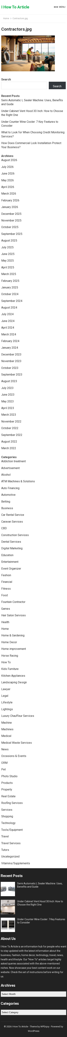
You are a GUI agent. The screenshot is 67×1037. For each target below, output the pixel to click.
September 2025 (11, 234)
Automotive (8, 494)
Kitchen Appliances (13, 675)
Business (7, 508)
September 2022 (11, 435)
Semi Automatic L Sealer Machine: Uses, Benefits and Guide (40, 885)
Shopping (7, 816)
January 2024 (9, 347)
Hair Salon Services (13, 615)
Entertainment (9, 561)
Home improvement (13, 649)
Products (7, 783)
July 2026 (7, 167)
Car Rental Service (12, 515)
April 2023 (7, 408)
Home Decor (9, 642)
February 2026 (10, 200)
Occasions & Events (13, 756)
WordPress (33, 1031)
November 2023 (11, 361)
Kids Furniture (10, 669)
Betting (5, 501)
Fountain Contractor (13, 602)
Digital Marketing (12, 548)
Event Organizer (11, 568)
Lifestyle (7, 702)
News (5, 749)
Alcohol (6, 474)
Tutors (5, 850)
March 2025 (8, 274)
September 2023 (11, 374)
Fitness (6, 588)
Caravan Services (12, 521)
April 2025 (7, 267)
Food (4, 595)
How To (6, 662)
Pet (3, 769)
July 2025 (7, 247)
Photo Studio (9, 776)
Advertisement (10, 468)
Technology (8, 823)
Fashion (6, 575)
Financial (6, 582)
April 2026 (7, 187)
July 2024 (7, 314)
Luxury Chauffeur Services (17, 716)
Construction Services (15, 535)
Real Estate (8, 796)
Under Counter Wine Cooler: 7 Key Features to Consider (41, 921)
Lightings (7, 709)
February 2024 (10, 341)
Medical (6, 736)
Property (6, 789)
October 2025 (9, 227)
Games (5, 608)
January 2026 (9, 207)
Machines (7, 729)
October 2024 (9, 294)
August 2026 (9, 160)
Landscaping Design (14, 682)
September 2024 (11, 301)
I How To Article (15, 7)
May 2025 (7, 260)
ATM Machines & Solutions (18, 481)
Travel (5, 836)
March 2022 (8, 448)
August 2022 (9, 441)
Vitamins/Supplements (15, 863)
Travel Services (11, 843)
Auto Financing (10, 488)
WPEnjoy (44, 1026)
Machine (6, 722)
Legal (4, 695)
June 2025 (7, 254)
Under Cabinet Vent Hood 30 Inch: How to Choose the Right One (40, 903)
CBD (4, 528)
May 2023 (7, 401)
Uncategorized (10, 856)
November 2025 (11, 220)
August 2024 (9, 307)
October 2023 (9, 368)
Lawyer (5, 689)
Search (6, 79)
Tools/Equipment (12, 829)
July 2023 (7, 388)
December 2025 (11, 214)
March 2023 (8, 414)
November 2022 (11, 421)
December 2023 (11, 354)
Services (6, 809)
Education (7, 555)
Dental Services (11, 541)
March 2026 (8, 193)
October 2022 (9, 428)
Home (6, 18)
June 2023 (7, 394)
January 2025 (9, 287)
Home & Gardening (12, 635)
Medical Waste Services (16, 742)
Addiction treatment (13, 461)
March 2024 (8, 334)
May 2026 (7, 180)
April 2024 (7, 327)
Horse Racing (9, 655)
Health (5, 622)
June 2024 (7, 321)
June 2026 (7, 173)
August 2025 (9, 240)
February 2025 (10, 281)
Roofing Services (12, 803)
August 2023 (9, 381)
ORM (4, 762)
